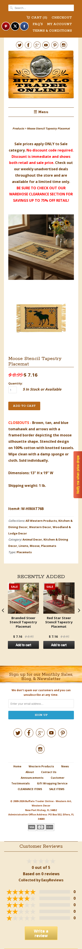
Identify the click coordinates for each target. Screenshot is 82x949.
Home (17, 766)
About (30, 772)
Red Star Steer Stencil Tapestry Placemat (59, 622)
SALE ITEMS (56, 789)
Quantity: (15, 383)
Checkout (62, 18)
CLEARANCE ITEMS (30, 789)
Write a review (41, 933)
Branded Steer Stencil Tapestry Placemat (23, 622)
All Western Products (41, 521)
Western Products (41, 766)
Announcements (32, 778)
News (65, 766)
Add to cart (23, 645)
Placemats (48, 546)
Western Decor (40, 527)
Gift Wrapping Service (52, 783)
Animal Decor (32, 539)
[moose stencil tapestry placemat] (41, 248)
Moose (35, 546)
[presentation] (3, 610)
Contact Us (48, 772)
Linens (23, 546)
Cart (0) (39, 18)
